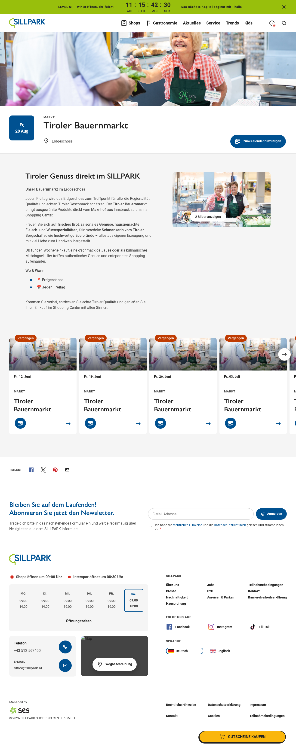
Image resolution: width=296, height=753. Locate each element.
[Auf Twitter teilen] (43, 470)
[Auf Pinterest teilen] (55, 470)
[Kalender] (20, 423)
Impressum (258, 705)
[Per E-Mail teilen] (67, 470)
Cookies (214, 716)
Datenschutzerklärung (224, 705)
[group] (222, 199)
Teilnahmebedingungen (267, 716)
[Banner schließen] (284, 7)
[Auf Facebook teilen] (31, 470)
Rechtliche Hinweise (181, 705)
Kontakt (172, 716)
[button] (202, 217)
